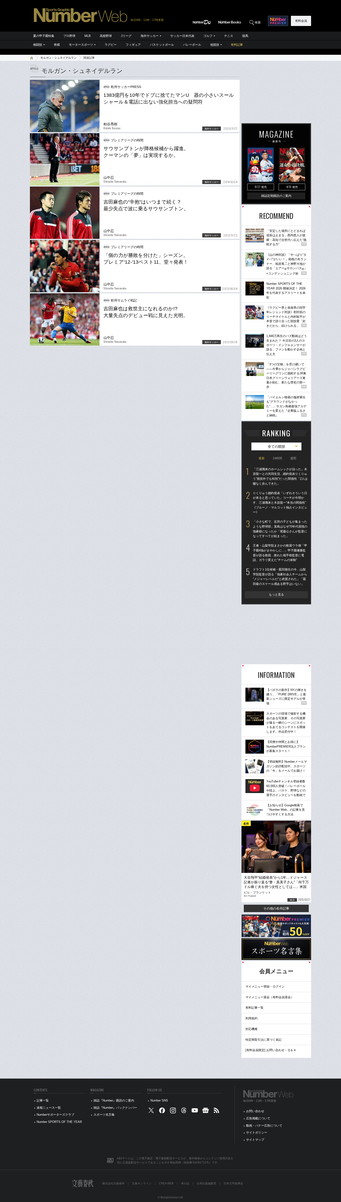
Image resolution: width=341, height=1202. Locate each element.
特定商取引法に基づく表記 (263, 1039)
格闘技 (37, 44)
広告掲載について (258, 1118)
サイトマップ (255, 1139)
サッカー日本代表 (182, 36)
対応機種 (251, 1029)
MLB (87, 36)
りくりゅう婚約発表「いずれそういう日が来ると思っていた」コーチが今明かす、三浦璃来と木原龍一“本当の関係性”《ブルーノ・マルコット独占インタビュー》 (280, 502)
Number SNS (159, 1100)
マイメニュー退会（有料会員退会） (269, 997)
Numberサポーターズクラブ (55, 1114)
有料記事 (237, 44)
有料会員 (301, 21)
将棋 (57, 44)
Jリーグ (126, 36)
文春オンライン (141, 1183)
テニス (228, 36)
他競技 (214, 44)
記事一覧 (43, 1100)
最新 (262, 458)
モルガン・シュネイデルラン (58, 57)
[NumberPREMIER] (278, 21)
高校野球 (106, 36)
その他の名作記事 (276, 908)
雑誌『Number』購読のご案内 (113, 1100)
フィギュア (133, 44)
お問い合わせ (255, 1111)
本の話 (185, 1183)
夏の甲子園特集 (43, 36)
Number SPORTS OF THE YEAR (59, 1122)
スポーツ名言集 (104, 1114)
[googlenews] (205, 1111)
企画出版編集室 (206, 1183)
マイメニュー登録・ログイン (265, 986)
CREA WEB (166, 1183)
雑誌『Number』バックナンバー (115, 1107)
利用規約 (251, 1018)
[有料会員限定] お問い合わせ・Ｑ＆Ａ (270, 1050)
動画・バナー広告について (264, 1125)
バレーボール (192, 44)
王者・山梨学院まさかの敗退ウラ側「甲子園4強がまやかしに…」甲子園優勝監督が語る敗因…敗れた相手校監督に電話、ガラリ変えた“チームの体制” (280, 553)
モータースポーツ (81, 44)
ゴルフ (207, 36)
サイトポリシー (256, 1132)
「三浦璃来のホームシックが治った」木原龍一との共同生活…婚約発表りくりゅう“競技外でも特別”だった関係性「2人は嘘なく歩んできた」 (280, 476)
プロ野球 (69, 36)
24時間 (277, 458)
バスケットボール (162, 44)
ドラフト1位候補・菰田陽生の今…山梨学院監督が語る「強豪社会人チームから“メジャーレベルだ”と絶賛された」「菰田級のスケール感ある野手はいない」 (280, 577)
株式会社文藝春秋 (113, 1183)
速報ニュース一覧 (49, 1107)
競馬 (245, 36)
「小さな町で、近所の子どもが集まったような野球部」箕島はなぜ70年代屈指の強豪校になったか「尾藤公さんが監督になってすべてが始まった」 (280, 529)
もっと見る (276, 594)
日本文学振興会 (233, 1183)
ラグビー (111, 44)
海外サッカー (150, 36)
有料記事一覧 (254, 1007)
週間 (293, 458)
